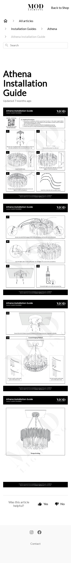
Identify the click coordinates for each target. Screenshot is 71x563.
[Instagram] (31, 532)
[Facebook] (39, 532)
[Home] (5, 21)
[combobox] (35, 45)
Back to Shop (60, 7)
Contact (35, 543)
